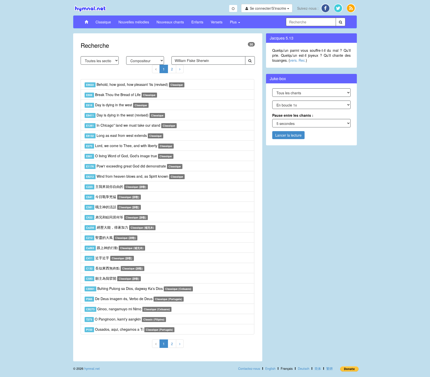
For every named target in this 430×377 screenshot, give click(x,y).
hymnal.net (92, 368)
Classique (103, 21)
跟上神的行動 (115, 247)
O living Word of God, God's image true (129, 155)
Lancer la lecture (288, 135)
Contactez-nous (249, 368)
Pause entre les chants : (292, 115)
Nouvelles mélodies (133, 21)
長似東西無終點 (114, 268)
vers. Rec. (298, 60)
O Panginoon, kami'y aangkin (125, 319)
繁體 (329, 368)
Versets (216, 21)
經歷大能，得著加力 (120, 227)
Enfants (197, 21)
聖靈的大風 (111, 237)
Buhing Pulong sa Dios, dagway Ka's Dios (138, 288)
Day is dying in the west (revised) (124, 114)
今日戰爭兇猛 (112, 196)
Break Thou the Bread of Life (121, 94)
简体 (318, 368)
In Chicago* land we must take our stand (130, 125)
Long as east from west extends (124, 135)
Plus (234, 21)
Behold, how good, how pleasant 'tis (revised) (134, 84)
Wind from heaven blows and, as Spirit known (134, 176)
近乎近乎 (109, 257)
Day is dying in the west (116, 104)
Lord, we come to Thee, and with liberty (129, 145)
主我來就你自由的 (116, 186)
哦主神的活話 (112, 206)
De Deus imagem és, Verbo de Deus (134, 298)
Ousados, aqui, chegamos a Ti (129, 329)
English (270, 368)
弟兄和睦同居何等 (116, 217)
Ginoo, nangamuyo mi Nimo (128, 308)
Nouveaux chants (170, 21)
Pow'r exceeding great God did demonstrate (133, 165)
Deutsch (303, 368)
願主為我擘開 (112, 278)
